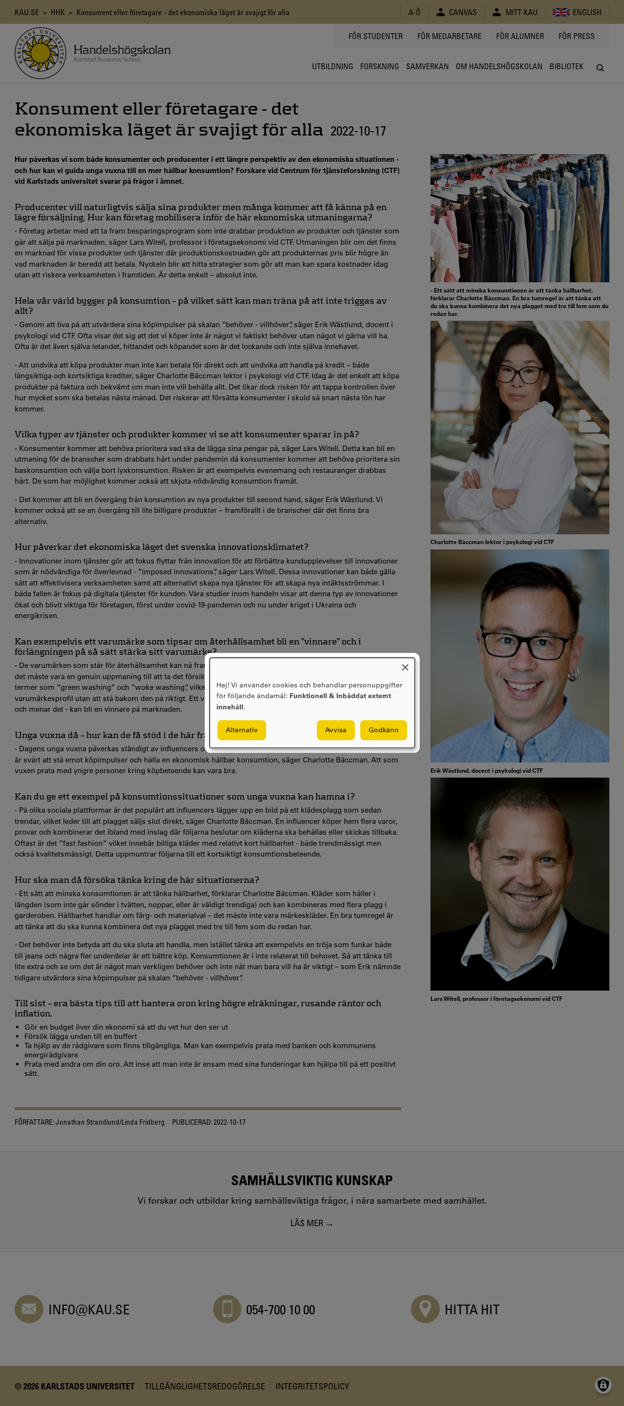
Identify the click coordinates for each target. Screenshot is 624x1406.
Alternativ (242, 730)
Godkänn (384, 730)
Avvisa (336, 730)
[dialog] (312, 703)
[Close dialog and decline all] (405, 664)
